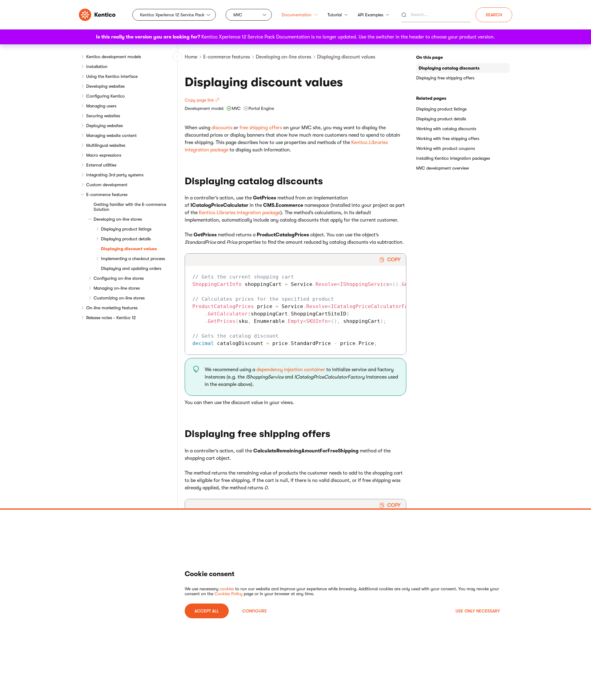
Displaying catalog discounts (449, 68)
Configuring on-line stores (119, 278)
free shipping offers (260, 127)
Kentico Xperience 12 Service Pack (172, 14)
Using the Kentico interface (112, 76)
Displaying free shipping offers (445, 77)
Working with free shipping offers (447, 138)
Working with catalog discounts (446, 128)
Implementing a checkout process (133, 258)
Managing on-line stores (117, 288)
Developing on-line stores (118, 219)
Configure (254, 610)
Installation (96, 66)
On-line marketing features (112, 307)
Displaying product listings (126, 229)
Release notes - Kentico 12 (111, 317)
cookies (227, 588)
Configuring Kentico (105, 96)
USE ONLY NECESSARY (478, 610)
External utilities (101, 164)
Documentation (297, 14)
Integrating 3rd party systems (114, 174)
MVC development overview (442, 168)
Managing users (101, 105)
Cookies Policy (229, 593)
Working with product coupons (445, 148)
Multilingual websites (105, 145)
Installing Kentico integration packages (453, 158)
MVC (237, 14)
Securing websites (103, 115)
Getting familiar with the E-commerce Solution (130, 207)
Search (494, 14)
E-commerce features (106, 194)
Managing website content (111, 135)
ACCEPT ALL (207, 610)
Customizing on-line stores (119, 297)
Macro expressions (103, 155)
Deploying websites (104, 125)
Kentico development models (113, 56)
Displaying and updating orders (131, 268)
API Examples (370, 14)
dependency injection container (290, 369)
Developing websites (105, 86)
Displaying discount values (129, 248)
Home (191, 57)
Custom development (106, 184)
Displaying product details (126, 238)
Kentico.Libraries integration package (239, 212)
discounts (221, 127)
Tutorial (335, 14)
